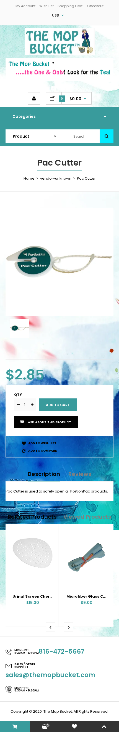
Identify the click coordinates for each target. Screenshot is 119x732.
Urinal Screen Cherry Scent (39, 596)
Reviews (79, 474)
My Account (25, 6)
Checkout (95, 6)
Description (44, 474)
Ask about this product (49, 422)
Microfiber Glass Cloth (88, 596)
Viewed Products (87, 517)
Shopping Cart (70, 6)
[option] (59, 262)
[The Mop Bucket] (60, 53)
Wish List (46, 6)
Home (29, 178)
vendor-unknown (55, 178)
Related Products (32, 517)
